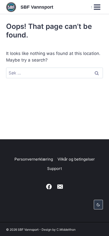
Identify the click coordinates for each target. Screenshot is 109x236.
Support (54, 168)
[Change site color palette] (98, 204)
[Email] (60, 186)
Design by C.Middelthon (59, 229)
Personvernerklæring (33, 159)
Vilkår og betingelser (76, 159)
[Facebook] (49, 186)
